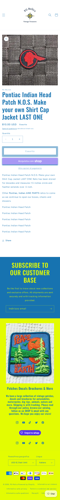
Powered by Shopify (26, 484)
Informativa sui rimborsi (47, 484)
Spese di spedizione (9, 128)
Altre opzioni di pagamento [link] (30, 168)
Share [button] (8, 240)
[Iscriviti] (51, 308)
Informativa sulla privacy (17, 489)
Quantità (6, 133)
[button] (3, 15)
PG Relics (14, 484)
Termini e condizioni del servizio (43, 489)
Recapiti (35, 493)
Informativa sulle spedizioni (17, 493)
